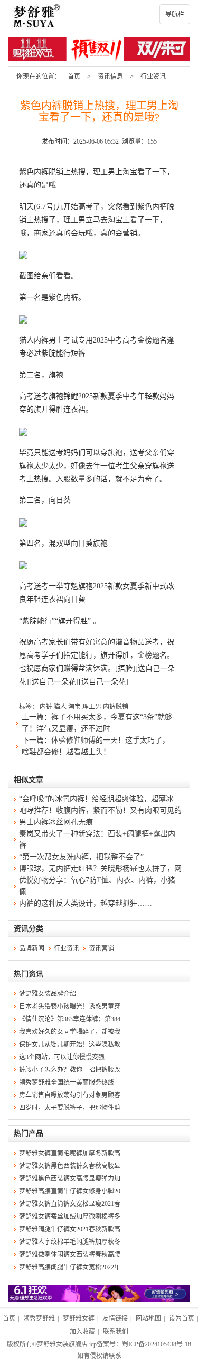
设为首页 (181, 1318)
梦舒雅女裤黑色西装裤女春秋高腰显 (69, 1166)
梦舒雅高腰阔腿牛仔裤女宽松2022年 (69, 1267)
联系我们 (115, 1331)
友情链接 (115, 1318)
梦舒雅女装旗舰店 (62, 1344)
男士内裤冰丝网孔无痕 (56, 822)
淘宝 (74, 706)
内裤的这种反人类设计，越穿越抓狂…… (85, 903)
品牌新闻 (31, 948)
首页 (74, 76)
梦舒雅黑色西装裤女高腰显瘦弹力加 (69, 1178)
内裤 (46, 706)
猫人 (60, 706)
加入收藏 (82, 1331)
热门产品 (28, 1133)
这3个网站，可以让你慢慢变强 (62, 1057)
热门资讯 (28, 974)
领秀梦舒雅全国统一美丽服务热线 (66, 1082)
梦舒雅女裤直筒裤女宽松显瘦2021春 (69, 1204)
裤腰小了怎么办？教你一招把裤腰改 (69, 1070)
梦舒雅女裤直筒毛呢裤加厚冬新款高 (69, 1153)
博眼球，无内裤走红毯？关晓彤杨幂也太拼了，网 (100, 868)
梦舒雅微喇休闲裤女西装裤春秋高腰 (69, 1254)
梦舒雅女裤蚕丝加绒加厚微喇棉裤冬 (69, 1216)
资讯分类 (28, 929)
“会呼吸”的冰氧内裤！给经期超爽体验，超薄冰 (96, 799)
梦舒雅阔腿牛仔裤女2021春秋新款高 (69, 1229)
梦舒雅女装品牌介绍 (47, 994)
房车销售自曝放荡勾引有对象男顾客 (69, 1095)
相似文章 (28, 780)
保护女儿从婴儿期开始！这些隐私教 (69, 1044)
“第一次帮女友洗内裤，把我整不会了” (81, 857)
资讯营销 (101, 948)
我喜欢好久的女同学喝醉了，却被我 (69, 1032)
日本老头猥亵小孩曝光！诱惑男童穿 (69, 1006)
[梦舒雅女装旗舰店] (99, 16)
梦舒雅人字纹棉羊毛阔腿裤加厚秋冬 (69, 1242)
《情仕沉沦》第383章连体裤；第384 (69, 1019)
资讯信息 (110, 76)
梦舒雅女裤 (79, 1318)
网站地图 (148, 1318)
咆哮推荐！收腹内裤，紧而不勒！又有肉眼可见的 (100, 810)
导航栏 (174, 14)
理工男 (91, 706)
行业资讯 (153, 76)
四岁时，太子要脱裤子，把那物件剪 (69, 1108)
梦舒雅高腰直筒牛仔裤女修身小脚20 (69, 1191)
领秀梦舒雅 (39, 1318)
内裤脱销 (115, 706)
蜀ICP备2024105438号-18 (156, 1344)
